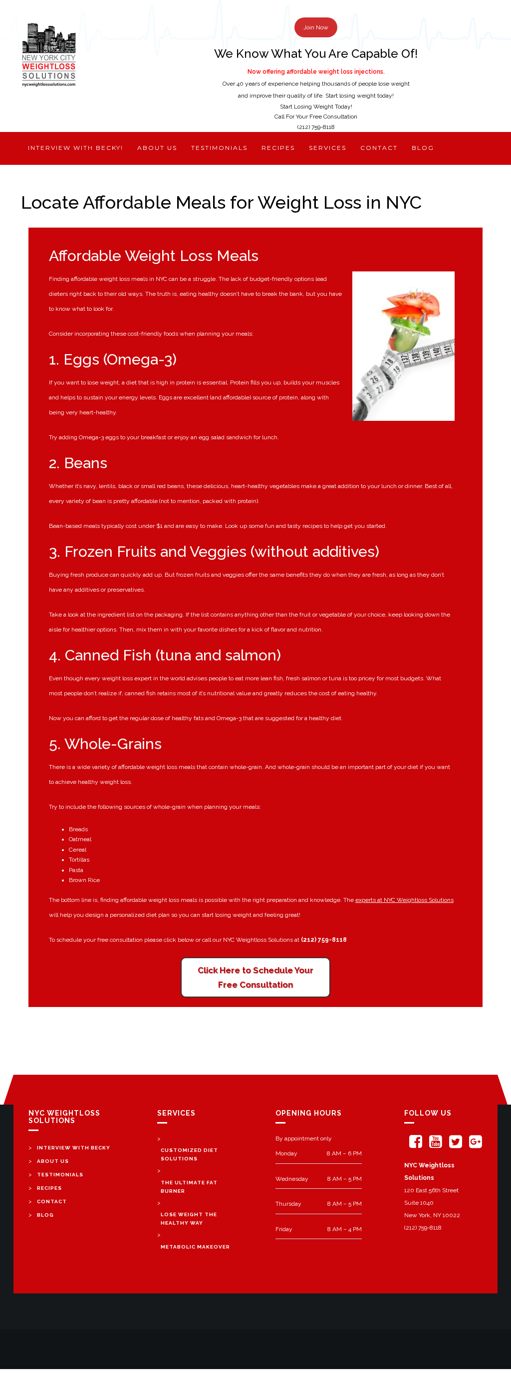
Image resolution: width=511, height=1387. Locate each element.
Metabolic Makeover (195, 1247)
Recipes (278, 147)
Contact (379, 147)
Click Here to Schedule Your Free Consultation (255, 977)
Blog (423, 147)
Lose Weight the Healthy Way (189, 1219)
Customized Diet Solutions (189, 1154)
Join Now (315, 27)
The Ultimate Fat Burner (189, 1187)
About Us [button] (157, 147)
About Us (53, 1161)
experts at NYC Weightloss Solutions (404, 899)
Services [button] (327, 147)
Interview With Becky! (75, 147)
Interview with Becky (73, 1147)
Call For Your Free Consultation (315, 116)
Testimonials (219, 147)
